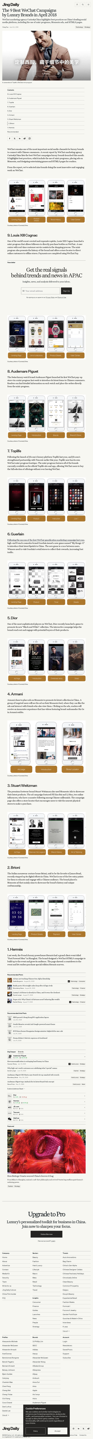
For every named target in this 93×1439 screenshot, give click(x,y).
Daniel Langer (17, 995)
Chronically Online (70, 1278)
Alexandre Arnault (9, 1350)
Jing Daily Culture (9, 1290)
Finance (82, 988)
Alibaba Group (38, 1366)
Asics (35, 1398)
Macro (35, 1274)
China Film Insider (9, 1294)
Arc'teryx (36, 1394)
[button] (77, 4)
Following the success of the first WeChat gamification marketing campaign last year (45, 540)
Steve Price (11, 1084)
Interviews (67, 1322)
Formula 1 (66, 1306)
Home (4, 1257)
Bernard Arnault (8, 1366)
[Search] (83, 4)
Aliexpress (37, 1370)
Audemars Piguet (39, 1403)
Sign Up (66, 291)
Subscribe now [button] (47, 1234)
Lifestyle (36, 1269)
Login (53, 1241)
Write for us (6, 1286)
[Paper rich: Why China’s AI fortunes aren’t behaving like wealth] (9, 1001)
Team (4, 1282)
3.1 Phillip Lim (38, 1341)
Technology (79, 27)
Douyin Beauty (68, 1294)
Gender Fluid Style (70, 1314)
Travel (35, 1290)
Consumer (82, 981)
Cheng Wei (6, 1390)
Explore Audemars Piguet (15, 1088)
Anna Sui (36, 1382)
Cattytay (5, 1378)
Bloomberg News (18, 988)
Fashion (76, 1071)
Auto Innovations (69, 1257)
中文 (4, 1298)
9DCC (35, 1345)
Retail (35, 1282)
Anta (34, 1386)
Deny (35, 1431)
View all (65, 1331)
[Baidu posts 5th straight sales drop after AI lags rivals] (9, 987)
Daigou (65, 1290)
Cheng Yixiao (7, 1394)
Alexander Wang (39, 1362)
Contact (5, 1269)
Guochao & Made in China (72, 1318)
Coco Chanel (7, 1403)
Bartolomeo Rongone (10, 1358)
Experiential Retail (70, 1298)
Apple (35, 1390)
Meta (34, 1278)
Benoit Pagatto (8, 1362)
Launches (36, 1314)
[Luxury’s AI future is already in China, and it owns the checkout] (9, 994)
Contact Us (83, 1435)
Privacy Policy (50, 297)
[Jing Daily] (10, 5)
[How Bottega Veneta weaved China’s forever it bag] (46, 1151)
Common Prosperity (70, 1286)
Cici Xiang (6, 1398)
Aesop (35, 1354)
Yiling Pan (5, 27)
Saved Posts (67, 1350)
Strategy (87, 27)
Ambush (36, 1378)
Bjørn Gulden (7, 1374)
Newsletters (67, 1345)
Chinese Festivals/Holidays (73, 1274)
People (35, 1322)
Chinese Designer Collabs (72, 1269)
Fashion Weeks (68, 1302)
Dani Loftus (6, 1407)
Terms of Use (62, 297)
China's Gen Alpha (70, 1265)
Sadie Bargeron (18, 981)
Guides (35, 1310)
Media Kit (6, 1274)
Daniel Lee (6, 1411)
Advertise (6, 1265)
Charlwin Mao (7, 1382)
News (83, 1084)
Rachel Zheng (17, 1002)
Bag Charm (67, 1261)
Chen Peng (6, 1386)
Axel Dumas (7, 1354)
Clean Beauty (68, 1282)
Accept (58, 1431)
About (4, 1261)
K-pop (65, 1327)
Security (5, 1278)
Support (66, 1354)
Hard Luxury (74, 1064)
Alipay (35, 1374)
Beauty (35, 1257)
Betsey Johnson (8, 1370)
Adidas (35, 1350)
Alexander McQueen (10, 1345)
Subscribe (67, 1358)
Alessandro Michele (9, 1341)
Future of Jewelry (69, 1310)
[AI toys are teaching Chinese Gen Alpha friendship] (9, 980)
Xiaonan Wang (12, 1064)
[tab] (21, 1052)
